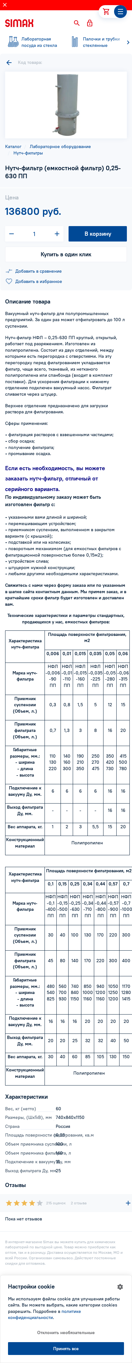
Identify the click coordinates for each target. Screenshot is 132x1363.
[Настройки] (120, 1287)
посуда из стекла (39, 42)
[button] (76, 23)
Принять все (66, 1348)
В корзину (98, 233)
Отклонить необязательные (66, 1332)
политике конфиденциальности (44, 1314)
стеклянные (101, 42)
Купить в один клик (66, 254)
